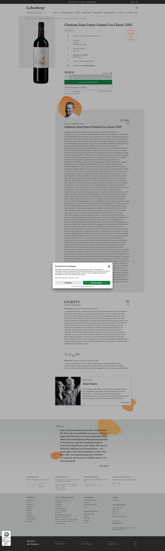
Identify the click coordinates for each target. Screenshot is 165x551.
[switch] (6, 544)
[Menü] (9, 532)
